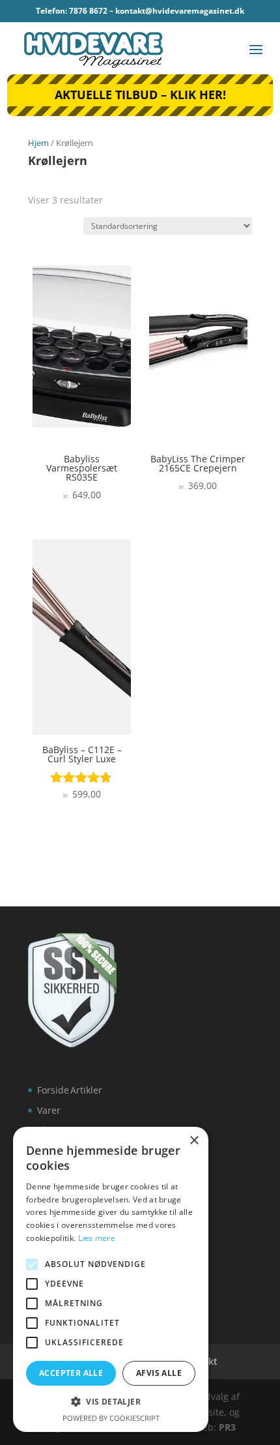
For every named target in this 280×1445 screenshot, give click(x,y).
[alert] (110, 1279)
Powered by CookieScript (111, 1418)
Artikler (86, 1090)
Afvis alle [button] (159, 1372)
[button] (110, 1402)
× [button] (194, 1141)
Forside (53, 1090)
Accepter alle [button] (71, 1372)
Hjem (38, 143)
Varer (49, 1110)
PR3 (227, 1427)
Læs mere (96, 1238)
